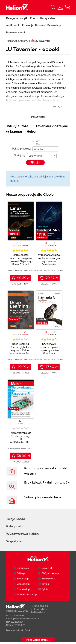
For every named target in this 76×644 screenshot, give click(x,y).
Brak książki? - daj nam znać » (47, 482)
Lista (33, 142)
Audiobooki (13, 25)
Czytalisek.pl (23, 589)
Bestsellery (54, 25)
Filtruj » (35, 162)
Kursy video (47, 18)
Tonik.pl (29, 630)
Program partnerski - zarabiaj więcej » (46, 471)
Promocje (27, 25)
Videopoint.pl (23, 584)
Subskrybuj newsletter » (42, 497)
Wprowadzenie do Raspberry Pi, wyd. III (21, 436)
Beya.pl (45, 584)
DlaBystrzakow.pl (50, 573)
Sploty (45, 589)
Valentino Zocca (17, 353)
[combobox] (45, 148)
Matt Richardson (17, 442)
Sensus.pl (47, 568)
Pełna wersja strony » (38, 639)
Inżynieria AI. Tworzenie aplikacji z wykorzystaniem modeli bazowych (49, 348)
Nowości (40, 25)
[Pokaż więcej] (38, 117)
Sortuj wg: (20, 155)
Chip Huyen (49, 353)
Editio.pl (21, 573)
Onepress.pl (23, 568)
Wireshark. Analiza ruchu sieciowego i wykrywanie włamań (49, 259)
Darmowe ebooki (16, 32)
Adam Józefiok (49, 264)
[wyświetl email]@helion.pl (26, 618)
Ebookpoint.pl (48, 578)
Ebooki (34, 18)
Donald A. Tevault (20, 264)
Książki (24, 18)
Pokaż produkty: (21, 148)
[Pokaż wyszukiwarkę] (53, 7)
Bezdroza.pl (23, 578)
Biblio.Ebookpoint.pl (27, 594)
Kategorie (12, 18)
